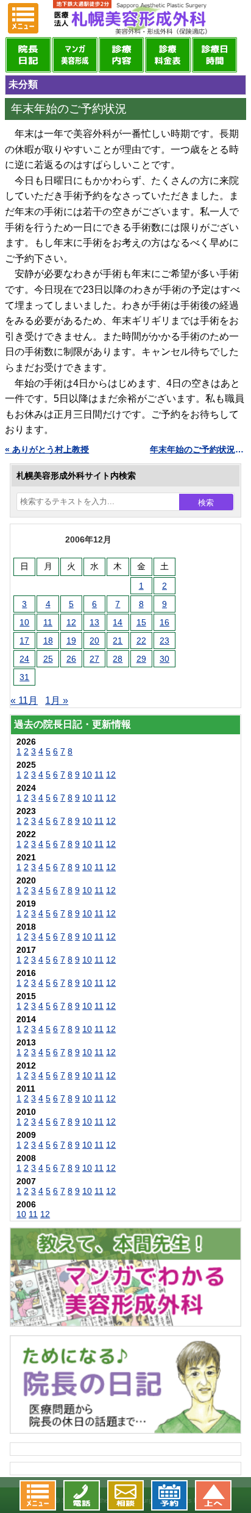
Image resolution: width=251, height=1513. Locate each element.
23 (164, 640)
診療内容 (121, 55)
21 (117, 640)
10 (24, 622)
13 (94, 622)
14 (117, 622)
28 (117, 659)
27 (94, 659)
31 (24, 677)
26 (71, 659)
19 (71, 640)
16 (164, 622)
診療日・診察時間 (214, 55)
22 (141, 640)
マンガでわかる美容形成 (75, 55)
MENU (23, 18)
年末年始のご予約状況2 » (198, 449)
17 (24, 640)
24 (24, 659)
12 (71, 622)
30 (164, 659)
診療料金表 (167, 55)
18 (48, 640)
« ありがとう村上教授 (47, 449)
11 (47, 622)
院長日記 (28, 55)
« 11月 (24, 700)
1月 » (56, 700)
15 (141, 622)
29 (141, 659)
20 (94, 640)
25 (48, 659)
